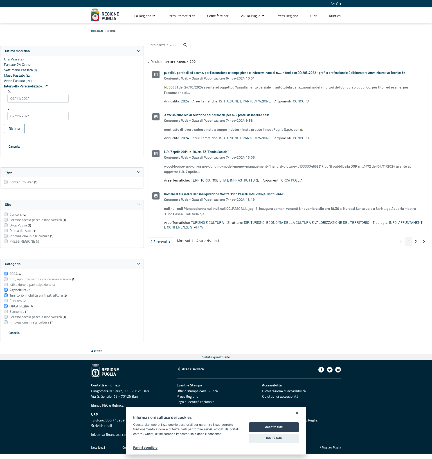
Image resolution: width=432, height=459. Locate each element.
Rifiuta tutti (274, 438)
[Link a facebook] (321, 370)
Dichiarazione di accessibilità (284, 390)
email (108, 425)
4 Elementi (162, 242)
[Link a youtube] (338, 370)
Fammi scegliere (145, 447)
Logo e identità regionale (195, 401)
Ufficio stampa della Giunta (197, 390)
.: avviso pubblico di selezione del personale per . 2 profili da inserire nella (216, 115)
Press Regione (187, 396)
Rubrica (118, 405)
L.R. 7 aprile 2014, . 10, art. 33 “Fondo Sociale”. (197, 152)
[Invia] (185, 45)
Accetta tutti (274, 427)
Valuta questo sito (216, 357)
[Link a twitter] (330, 370)
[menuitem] (218, 15)
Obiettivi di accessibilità (280, 396)
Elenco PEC (99, 405)
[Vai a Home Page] (105, 15)
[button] (144, 15)
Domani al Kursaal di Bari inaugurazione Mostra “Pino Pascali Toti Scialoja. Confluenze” (224, 194)
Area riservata (193, 369)
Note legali (98, 447)
